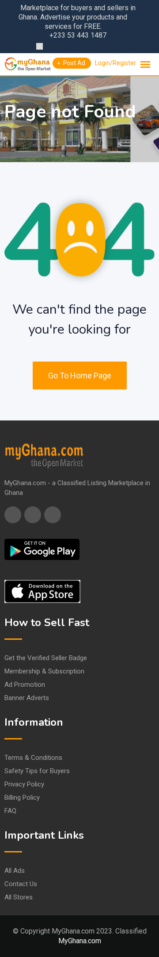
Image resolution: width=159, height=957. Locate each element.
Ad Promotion (24, 685)
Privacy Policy (24, 784)
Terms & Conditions (33, 758)
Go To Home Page (79, 375)
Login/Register (115, 62)
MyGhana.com (79, 941)
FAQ (10, 811)
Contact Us (20, 884)
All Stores (18, 897)
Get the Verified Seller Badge (45, 658)
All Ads (14, 871)
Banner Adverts (26, 698)
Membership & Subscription (44, 671)
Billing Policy (22, 797)
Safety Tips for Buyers (37, 771)
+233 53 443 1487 (77, 35)
